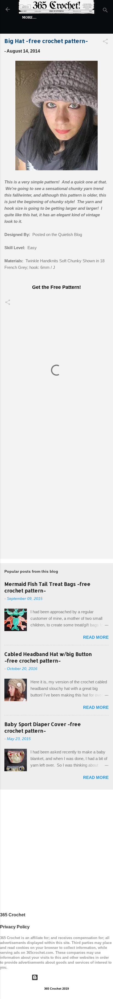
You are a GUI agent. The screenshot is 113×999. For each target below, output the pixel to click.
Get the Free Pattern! (56, 287)
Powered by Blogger (60, 977)
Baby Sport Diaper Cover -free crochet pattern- (42, 727)
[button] (105, 42)
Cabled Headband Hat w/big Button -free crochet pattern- (48, 657)
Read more (96, 637)
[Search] (105, 11)
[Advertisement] (56, 493)
